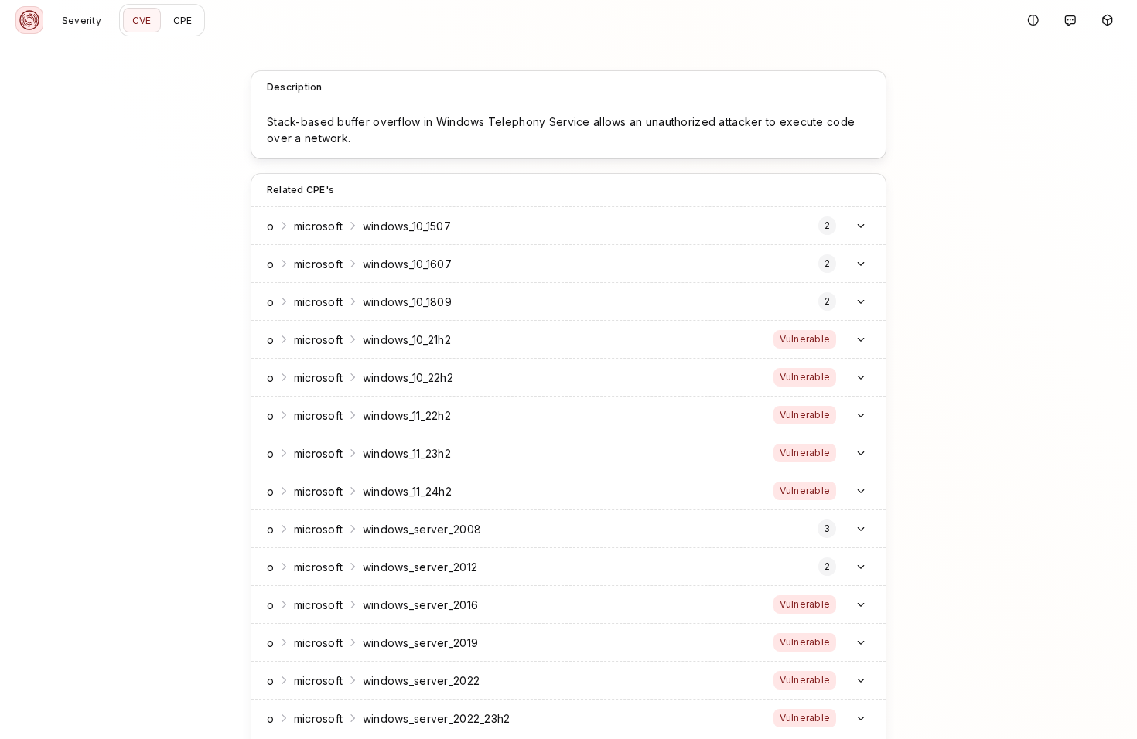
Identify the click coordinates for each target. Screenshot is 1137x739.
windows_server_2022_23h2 (436, 718)
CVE (142, 20)
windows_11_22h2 (407, 415)
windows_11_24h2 (407, 491)
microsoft (318, 339)
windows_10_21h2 (407, 339)
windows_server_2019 (420, 642)
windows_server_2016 (420, 604)
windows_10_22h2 (408, 377)
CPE (183, 20)
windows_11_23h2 (407, 453)
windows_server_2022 (421, 680)
